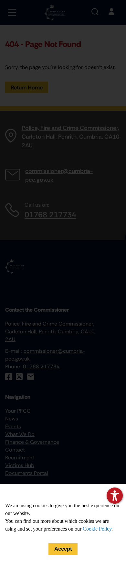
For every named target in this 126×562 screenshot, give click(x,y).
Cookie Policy (97, 529)
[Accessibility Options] (115, 495)
